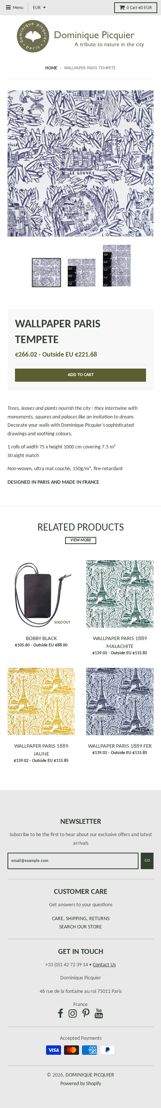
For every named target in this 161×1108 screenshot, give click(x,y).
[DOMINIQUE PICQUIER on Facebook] (60, 1015)
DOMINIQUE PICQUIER (90, 1075)
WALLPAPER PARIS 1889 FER (120, 746)
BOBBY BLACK (41, 639)
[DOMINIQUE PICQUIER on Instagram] (73, 1015)
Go (147, 861)
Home (51, 68)
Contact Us (104, 965)
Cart (139, 8)
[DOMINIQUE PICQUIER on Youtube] (99, 1015)
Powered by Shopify (80, 1084)
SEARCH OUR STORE (80, 927)
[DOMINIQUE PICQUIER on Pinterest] (85, 1015)
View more (80, 540)
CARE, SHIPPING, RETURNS (80, 919)
